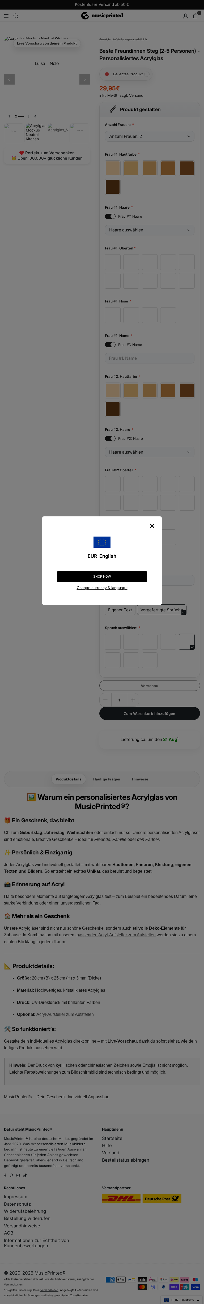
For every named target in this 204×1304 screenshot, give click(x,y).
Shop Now (102, 576)
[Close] (152, 526)
